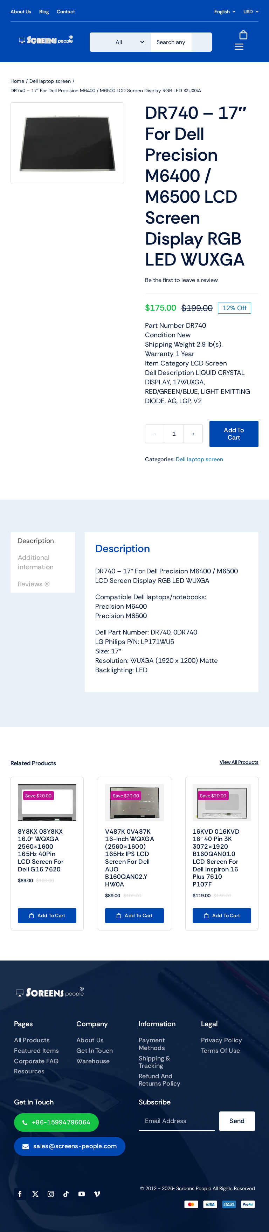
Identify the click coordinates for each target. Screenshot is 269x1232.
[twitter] (35, 1194)
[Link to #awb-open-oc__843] (239, 46)
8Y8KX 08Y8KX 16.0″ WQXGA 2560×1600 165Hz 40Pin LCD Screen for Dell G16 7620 (41, 850)
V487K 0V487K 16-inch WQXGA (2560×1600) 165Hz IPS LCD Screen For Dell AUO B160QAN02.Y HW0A (129, 858)
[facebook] (20, 1194)
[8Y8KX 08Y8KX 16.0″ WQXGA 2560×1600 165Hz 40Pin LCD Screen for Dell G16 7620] (47, 802)
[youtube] (82, 1194)
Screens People (193, 1188)
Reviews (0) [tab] (34, 584)
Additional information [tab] (36, 562)
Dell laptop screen (199, 459)
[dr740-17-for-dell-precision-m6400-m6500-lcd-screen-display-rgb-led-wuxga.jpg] (67, 143)
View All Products (239, 762)
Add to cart (234, 434)
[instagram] (51, 1194)
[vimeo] (97, 1194)
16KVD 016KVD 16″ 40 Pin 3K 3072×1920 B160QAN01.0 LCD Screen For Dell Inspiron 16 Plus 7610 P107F (216, 858)
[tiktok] (66, 1194)
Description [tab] (36, 540)
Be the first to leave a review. (182, 280)
